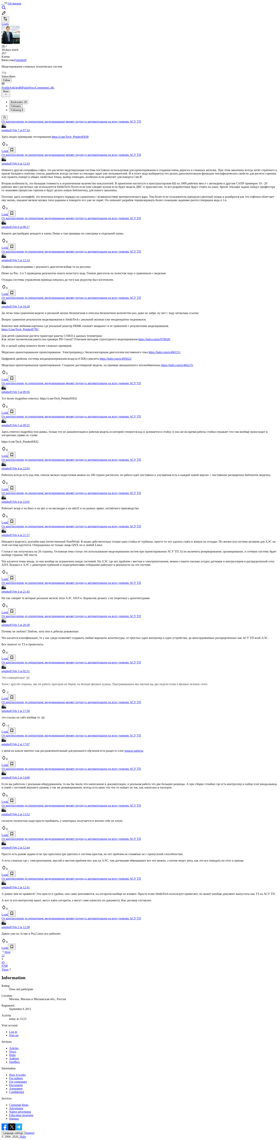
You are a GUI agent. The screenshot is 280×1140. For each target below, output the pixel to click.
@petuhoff (20, 60)
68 (6, 965)
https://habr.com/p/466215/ (177, 365)
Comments (44, 87)
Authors (14, 1058)
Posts (25, 87)
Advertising (16, 1108)
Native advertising (20, 1111)
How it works (17, 1074)
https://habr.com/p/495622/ (116, 358)
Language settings (13, 1133)
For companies (18, 1081)
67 (3, 965)
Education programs (21, 1115)
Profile (6, 87)
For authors (16, 1078)
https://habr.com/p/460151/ (165, 352)
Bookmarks (19, 102)
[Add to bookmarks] (12, 150)
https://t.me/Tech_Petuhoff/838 (70, 136)
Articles (16, 87)
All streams (14, 3)
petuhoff (7, 130)
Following (17, 110)
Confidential (16, 1092)
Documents (16, 1085)
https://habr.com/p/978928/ (154, 339)
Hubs (12, 1055)
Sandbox (14, 1061)
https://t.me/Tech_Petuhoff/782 (20, 329)
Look (5, 151)
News (31, 87)
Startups (14, 1118)
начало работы (133, 750)
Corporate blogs (18, 1105)
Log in (13, 1031)
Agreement (15, 1088)
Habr (22, 1136)
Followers (16, 106)
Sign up (13, 1035)
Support (29, 1132)
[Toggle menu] (3, 4)
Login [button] (5, 24)
